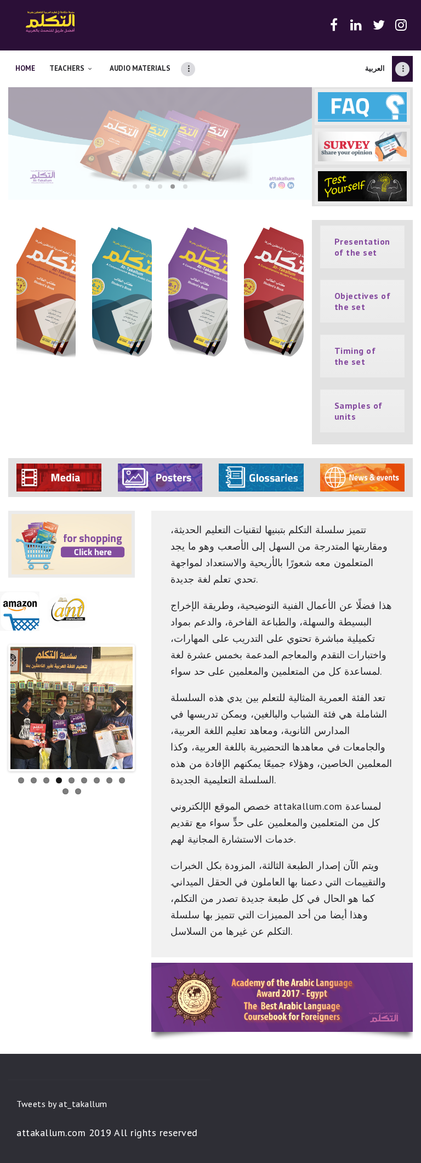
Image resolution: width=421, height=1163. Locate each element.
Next (116, 708)
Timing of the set (355, 356)
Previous (27, 708)
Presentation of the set (362, 247)
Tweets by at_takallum (61, 1103)
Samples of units (358, 411)
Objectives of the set (362, 301)
